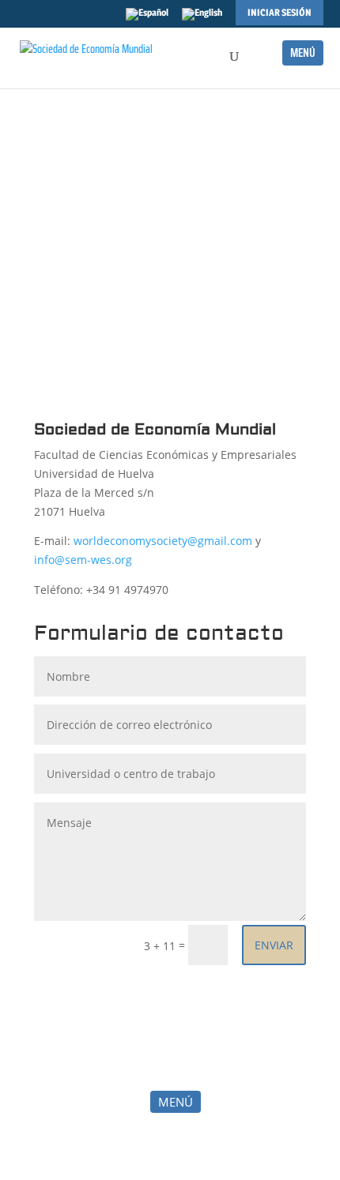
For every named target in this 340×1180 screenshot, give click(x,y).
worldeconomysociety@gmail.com (163, 540)
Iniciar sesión (279, 12)
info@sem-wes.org (83, 559)
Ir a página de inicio (170, 280)
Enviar (274, 945)
